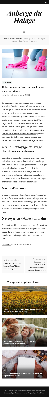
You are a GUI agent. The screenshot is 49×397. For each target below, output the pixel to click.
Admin (6, 95)
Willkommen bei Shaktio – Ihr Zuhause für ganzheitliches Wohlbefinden (19, 342)
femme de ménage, (24, 106)
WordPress (41, 393)
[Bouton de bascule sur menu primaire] (24, 32)
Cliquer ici (6, 244)
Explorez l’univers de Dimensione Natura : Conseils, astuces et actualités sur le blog (23, 310)
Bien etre (7, 82)
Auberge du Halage (24, 16)
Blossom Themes (21, 393)
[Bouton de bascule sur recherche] (46, 2)
